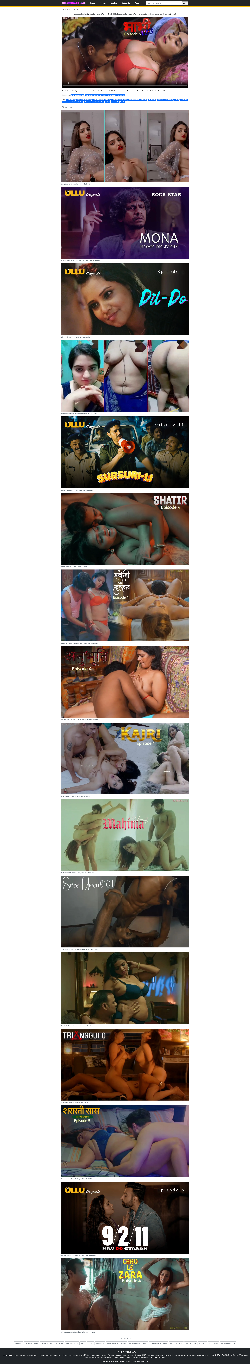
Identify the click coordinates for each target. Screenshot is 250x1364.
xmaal (64, 102)
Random (114, 3)
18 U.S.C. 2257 (113, 1361)
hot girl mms (213, 1343)
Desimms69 (115, 102)
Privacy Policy (125, 1361)
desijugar (18, 1343)
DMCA (104, 1361)
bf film (90, 1343)
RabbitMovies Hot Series (84, 99)
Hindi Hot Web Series (77, 95)
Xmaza (177, 99)
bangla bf (202, 1343)
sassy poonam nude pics (138, 1343)
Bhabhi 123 (121, 95)
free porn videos (129, 1357)
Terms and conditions (140, 1361)
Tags (137, 3)
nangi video (100, 1343)
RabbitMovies (112, 95)
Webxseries (184, 99)
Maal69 (122, 102)
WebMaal (101, 102)
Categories (126, 3)
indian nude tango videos (116, 1343)
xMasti (94, 102)
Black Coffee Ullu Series (158, 1343)
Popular (103, 3)
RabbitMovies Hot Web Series (101, 99)
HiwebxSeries (72, 102)
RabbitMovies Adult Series (119, 99)
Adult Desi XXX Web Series (165, 99)
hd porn (57, 1355)
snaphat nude (190, 1343)
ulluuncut (87, 102)
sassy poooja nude (228, 1343)
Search (185, 3)
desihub (80, 102)
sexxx (83, 1343)
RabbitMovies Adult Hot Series (138, 99)
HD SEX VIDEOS (125, 1352)
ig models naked (176, 1343)
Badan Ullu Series (31, 1343)
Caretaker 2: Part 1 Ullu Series (52, 1343)
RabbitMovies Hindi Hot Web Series (95, 95)
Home (92, 3)
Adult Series (152, 99)
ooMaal (107, 102)
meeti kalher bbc (72, 1343)
